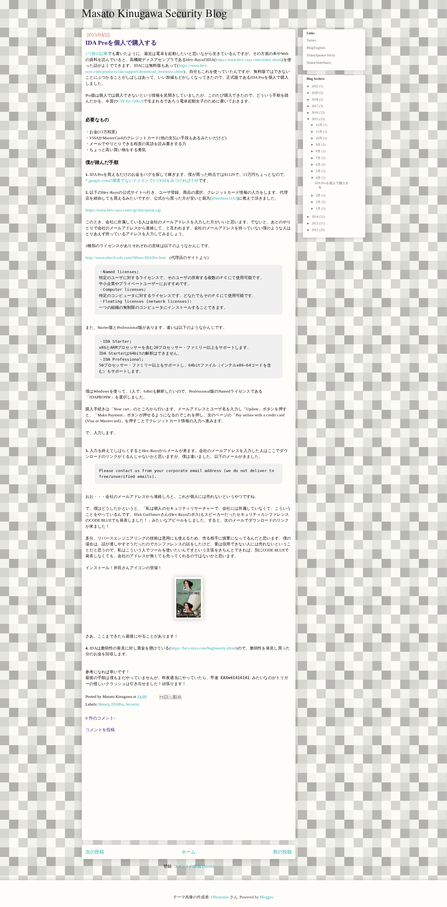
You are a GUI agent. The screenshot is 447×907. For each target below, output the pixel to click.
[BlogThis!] (166, 697)
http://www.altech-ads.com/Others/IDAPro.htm (125, 257)
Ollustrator (220, 897)
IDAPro (117, 704)
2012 (315, 230)
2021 (315, 86)
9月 (319, 144)
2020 (315, 93)
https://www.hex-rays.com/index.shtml (249, 60)
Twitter (311, 40)
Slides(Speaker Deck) (321, 55)
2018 (315, 99)
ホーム (189, 851)
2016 (315, 112)
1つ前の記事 (96, 53)
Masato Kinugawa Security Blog (154, 12)
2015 (315, 119)
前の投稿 (282, 851)
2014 (315, 216)
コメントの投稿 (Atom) (193, 866)
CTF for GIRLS (130, 101)
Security (132, 704)
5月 (319, 171)
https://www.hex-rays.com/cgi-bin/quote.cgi (123, 210)
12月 (319, 125)
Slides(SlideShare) (319, 63)
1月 (319, 208)
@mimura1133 (224, 198)
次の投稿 (94, 851)
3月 (319, 195)
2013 (315, 223)
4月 (319, 178)
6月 (319, 164)
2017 (315, 106)
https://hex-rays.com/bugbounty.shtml (203, 648)
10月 (319, 138)
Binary (103, 704)
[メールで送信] (161, 697)
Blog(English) (316, 48)
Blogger (266, 897)
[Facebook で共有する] (175, 697)
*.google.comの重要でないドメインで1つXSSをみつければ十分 (142, 180)
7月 (319, 158)
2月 (319, 202)
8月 (319, 151)
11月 (319, 131)
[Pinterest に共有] (179, 697)
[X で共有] (170, 697)
